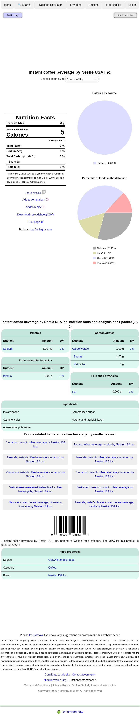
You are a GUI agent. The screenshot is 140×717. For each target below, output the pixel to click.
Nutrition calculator (50, 4)
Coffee (52, 567)
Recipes (93, 4)
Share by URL (33, 192)
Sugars (78, 356)
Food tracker (113, 4)
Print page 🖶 (35, 222)
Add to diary (13, 15)
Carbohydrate (80, 348)
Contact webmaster (83, 674)
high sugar (45, 229)
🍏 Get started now (70, 712)
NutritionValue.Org (55, 680)
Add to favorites (125, 15)
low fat (34, 229)
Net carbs (79, 364)
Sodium (7, 348)
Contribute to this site (57, 674)
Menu (7, 4)
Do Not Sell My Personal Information (94, 685)
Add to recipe (34, 207)
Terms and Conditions (37, 685)
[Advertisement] (70, 45)
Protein (7, 376)
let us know (36, 635)
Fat (74, 391)
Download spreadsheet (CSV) (35, 214)
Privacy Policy (61, 685)
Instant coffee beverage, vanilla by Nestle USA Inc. (104, 444)
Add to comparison (33, 199)
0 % (62, 348)
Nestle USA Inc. (57, 575)
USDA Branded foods (61, 559)
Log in (132, 4)
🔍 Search (24, 4)
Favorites (75, 4)
